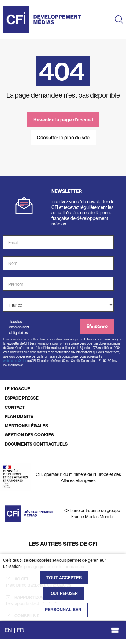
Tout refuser (63, 593)
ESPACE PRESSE (22, 398)
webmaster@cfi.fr (15, 360)
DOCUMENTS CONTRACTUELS (36, 444)
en (8, 630)
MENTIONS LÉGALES (26, 425)
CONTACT (15, 407)
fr (20, 630)
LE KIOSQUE (17, 388)
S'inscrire (97, 326)
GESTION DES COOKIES (29, 434)
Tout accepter (64, 577)
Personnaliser (63, 609)
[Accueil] (42, 19)
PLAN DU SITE (19, 416)
